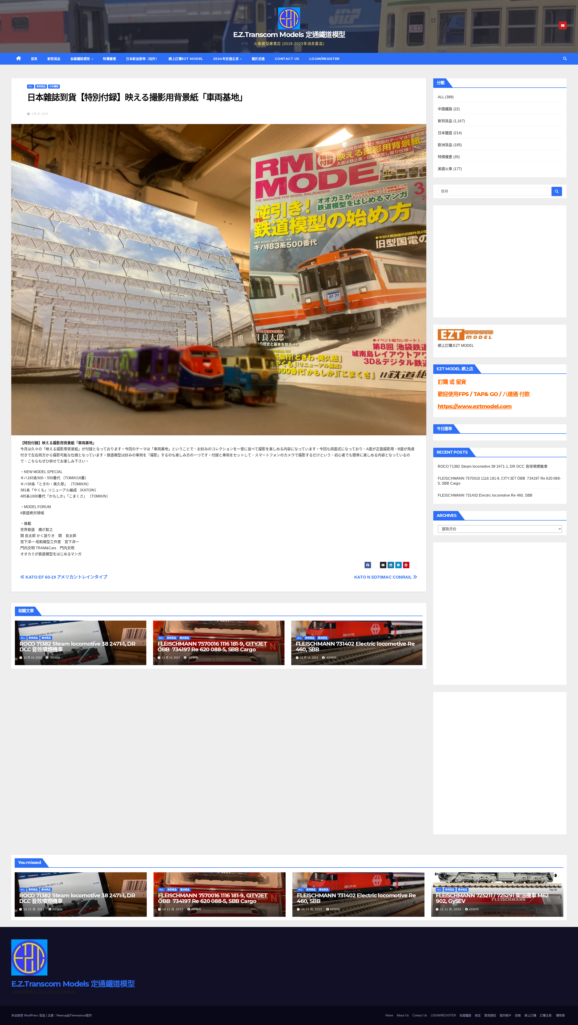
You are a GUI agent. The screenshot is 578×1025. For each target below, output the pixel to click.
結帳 (518, 1015)
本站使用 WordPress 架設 (28, 1015)
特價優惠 (109, 59)
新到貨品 (54, 59)
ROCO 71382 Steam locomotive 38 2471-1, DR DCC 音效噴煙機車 (77, 646)
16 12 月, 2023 (34, 909)
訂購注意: (546, 1015)
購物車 (560, 1015)
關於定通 (258, 59)
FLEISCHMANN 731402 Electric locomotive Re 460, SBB (355, 646)
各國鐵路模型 (80, 59)
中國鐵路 (445, 109)
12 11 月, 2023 (451, 909)
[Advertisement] (456, 612)
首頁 (34, 59)
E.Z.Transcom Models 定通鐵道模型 (289, 34)
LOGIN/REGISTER (324, 59)
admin (54, 657)
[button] (565, 59)
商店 (478, 1015)
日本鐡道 (53, 86)
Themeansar (78, 1015)
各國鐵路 (465, 1015)
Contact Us (287, 59)
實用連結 (490, 1015)
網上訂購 (530, 1015)
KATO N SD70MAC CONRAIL (383, 577)
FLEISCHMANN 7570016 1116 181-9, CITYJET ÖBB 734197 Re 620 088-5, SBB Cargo (212, 646)
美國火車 (445, 169)
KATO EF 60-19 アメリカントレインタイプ (66, 577)
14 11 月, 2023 (173, 909)
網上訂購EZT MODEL (186, 59)
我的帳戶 (505, 1015)
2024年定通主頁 (226, 59)
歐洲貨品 (46, 638)
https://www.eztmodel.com (475, 406)
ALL (30, 86)
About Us (403, 1015)
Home (389, 1015)
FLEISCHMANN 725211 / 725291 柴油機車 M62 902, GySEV (492, 898)
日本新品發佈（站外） (142, 59)
